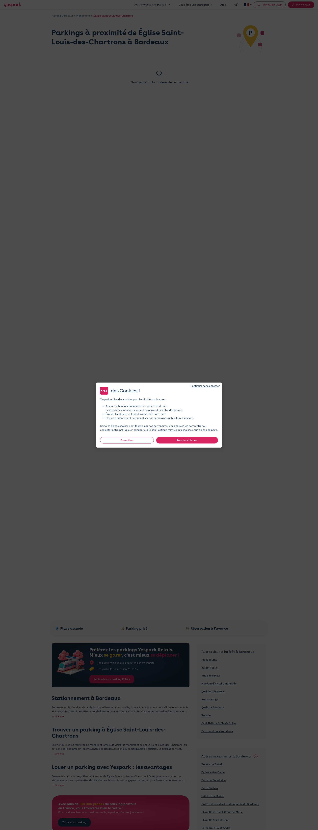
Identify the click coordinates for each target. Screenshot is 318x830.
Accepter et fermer (187, 440)
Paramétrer (127, 440)
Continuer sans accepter (205, 385)
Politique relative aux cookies (174, 429)
